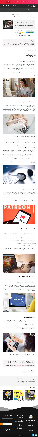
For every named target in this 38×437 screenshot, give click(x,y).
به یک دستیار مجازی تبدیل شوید (31, 50)
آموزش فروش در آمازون (20, 365)
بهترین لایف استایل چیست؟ (19, 421)
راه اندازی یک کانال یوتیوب (31, 57)
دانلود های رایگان (33, 10)
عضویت (9, 9)
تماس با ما (4, 415)
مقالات (29, 10)
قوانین (7, 416)
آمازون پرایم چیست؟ (20, 420)
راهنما (11, 415)
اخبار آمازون (25, 10)
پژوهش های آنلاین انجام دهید (31, 51)
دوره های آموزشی (29, 9)
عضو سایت (27, 382)
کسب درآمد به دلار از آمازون (19, 418)
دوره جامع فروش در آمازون (19, 430)
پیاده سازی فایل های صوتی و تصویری (30, 53)
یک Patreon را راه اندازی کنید (31, 54)
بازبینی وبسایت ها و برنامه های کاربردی (30, 55)
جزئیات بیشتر (8, 1)
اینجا (14, 382)
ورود (12, 9)
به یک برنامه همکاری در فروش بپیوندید (30, 56)
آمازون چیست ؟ (20, 417)
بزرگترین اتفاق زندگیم (20, 428)
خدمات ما (24, 9)
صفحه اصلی (33, 9)
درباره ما (8, 415)
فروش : (31, 427)
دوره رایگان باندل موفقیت (19, 425)
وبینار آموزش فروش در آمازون (19, 427)
